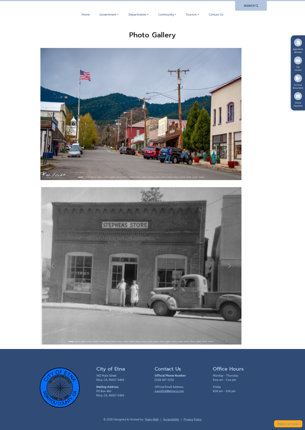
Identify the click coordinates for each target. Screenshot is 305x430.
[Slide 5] (106, 177)
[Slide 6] (112, 177)
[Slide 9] (131, 177)
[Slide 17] (182, 177)
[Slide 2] (87, 177)
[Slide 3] (93, 177)
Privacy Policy (193, 419)
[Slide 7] (118, 177)
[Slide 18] (188, 177)
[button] (109, 14)
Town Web (152, 419)
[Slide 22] (198, 341)
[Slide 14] (163, 177)
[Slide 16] (176, 177)
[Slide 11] (144, 177)
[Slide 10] (137, 177)
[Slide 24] (210, 341)
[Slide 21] (192, 341)
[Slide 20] (201, 177)
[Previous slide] (52, 114)
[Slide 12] (150, 177)
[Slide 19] (195, 177)
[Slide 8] (125, 177)
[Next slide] (229, 114)
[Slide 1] (80, 177)
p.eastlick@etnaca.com (169, 391)
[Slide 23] (204, 341)
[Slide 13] (157, 177)
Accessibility (171, 419)
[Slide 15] (169, 177)
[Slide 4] (99, 177)
